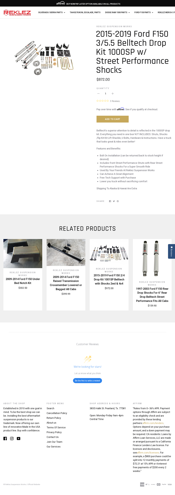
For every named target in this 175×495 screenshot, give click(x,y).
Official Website (33, 484)
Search (50, 408)
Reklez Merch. (165, 12)
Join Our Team (54, 441)
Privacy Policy (54, 432)
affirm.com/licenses (148, 452)
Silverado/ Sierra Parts (50, 12)
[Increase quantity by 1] (113, 93)
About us (51, 422)
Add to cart (112, 119)
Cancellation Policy (57, 413)
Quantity (103, 88)
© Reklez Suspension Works (14, 484)
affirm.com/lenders (153, 423)
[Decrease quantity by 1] (98, 93)
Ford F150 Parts (142, 12)
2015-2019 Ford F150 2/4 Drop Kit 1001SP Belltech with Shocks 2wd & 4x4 (109, 279)
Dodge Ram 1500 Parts (116, 12)
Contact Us (53, 437)
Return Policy (54, 417)
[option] (44, 54)
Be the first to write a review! (87, 380)
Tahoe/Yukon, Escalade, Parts (85, 12)
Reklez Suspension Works (114, 26)
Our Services (54, 446)
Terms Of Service (56, 427)
